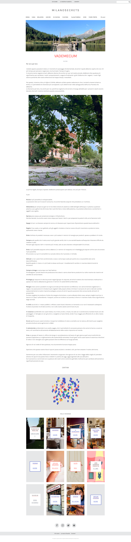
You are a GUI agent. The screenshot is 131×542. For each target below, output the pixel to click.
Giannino (55, 430)
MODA (27, 17)
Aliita (75, 463)
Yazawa (35, 463)
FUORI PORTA (93, 17)
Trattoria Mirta (95, 430)
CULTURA (65, 17)
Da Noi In (35, 495)
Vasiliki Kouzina (96, 497)
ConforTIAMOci (76, 17)
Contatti (76, 1)
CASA (33, 17)
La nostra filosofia (66, 1)
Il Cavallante (75, 430)
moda (75, 468)
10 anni (103, 17)
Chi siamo (54, 1)
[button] (73, 400)
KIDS (84, 17)
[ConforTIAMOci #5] (35, 429)
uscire (55, 435)
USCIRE (48, 17)
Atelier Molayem (55, 464)
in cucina (75, 501)
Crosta (75, 496)
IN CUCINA (56, 17)
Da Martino (55, 496)
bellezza (55, 468)
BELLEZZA (40, 17)
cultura (65, 61)
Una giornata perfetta (96, 464)
